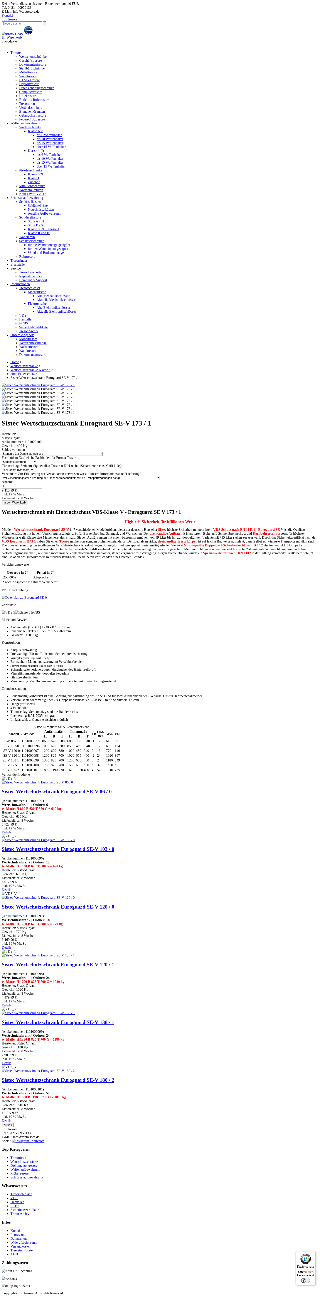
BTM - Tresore (29, 80)
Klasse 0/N (35, 174)
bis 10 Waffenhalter (50, 139)
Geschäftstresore (30, 60)
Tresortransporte (30, 272)
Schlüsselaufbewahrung (26, 198)
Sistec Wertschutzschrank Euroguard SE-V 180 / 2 (58, 1080)
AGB (14, 1254)
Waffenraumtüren (31, 190)
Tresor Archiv (28, 331)
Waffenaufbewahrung (25, 123)
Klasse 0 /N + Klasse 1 (43, 229)
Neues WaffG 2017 (32, 194)
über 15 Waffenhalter (51, 147)
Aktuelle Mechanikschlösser (56, 300)
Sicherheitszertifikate (33, 327)
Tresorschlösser (29, 288)
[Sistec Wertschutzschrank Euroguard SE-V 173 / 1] (38, 385)
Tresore (9, 19)
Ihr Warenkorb (12, 37)
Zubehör (34, 182)
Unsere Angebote (22, 335)
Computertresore (30, 92)
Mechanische (37, 292)
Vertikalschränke (30, 107)
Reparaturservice (30, 276)
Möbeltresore (28, 72)
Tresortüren (27, 103)
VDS (22, 315)
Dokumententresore (32, 64)
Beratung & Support (33, 280)
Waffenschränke (30, 127)
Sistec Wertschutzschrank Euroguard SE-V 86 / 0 (57, 791)
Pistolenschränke (30, 170)
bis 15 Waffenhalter (50, 143)
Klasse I (33, 178)
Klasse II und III (39, 233)
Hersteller (25, 319)
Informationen (20, 284)
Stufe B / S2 (36, 225)
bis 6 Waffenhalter (49, 135)
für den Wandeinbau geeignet (48, 249)
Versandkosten (20, 1246)
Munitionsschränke (32, 186)
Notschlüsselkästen (41, 209)
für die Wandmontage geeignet (49, 245)
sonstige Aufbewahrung (44, 213)
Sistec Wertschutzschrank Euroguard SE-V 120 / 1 (58, 964)
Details (6, 832)
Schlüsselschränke (31, 241)
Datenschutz (18, 1238)
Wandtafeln (27, 237)
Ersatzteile (17, 264)
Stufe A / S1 (36, 221)
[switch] (305, 1280)
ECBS (23, 323)
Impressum (17, 1234)
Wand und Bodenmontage (46, 252)
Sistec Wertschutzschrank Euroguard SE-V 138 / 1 (58, 1022)
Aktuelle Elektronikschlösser (56, 311)
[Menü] (313, 1253)
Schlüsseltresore (30, 217)
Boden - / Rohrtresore (34, 100)
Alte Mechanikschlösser (53, 296)
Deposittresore (29, 84)
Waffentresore (28, 347)
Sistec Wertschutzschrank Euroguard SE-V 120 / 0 (58, 907)
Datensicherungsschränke (36, 88)
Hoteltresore (27, 96)
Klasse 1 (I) (36, 151)
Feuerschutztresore (32, 119)
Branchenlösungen (32, 111)
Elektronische (37, 303)
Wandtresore (27, 76)
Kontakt (7, 15)
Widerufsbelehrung (23, 1242)
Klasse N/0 (35, 131)
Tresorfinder (18, 260)
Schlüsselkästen (30, 201)
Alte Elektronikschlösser (53, 307)
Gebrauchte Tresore (32, 115)
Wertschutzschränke (33, 56)
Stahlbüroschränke (32, 68)
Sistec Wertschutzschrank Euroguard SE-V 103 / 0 (58, 849)
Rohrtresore (27, 256)
